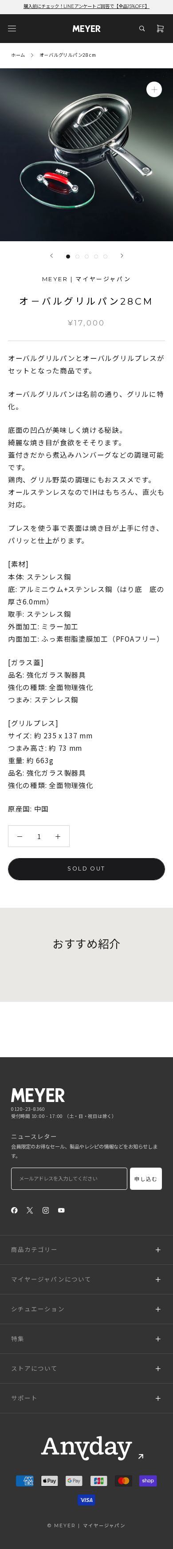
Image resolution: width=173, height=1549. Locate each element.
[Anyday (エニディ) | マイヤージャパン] (86, 1448)
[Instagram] (46, 1209)
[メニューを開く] (12, 28)
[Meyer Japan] (38, 1095)
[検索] (142, 28)
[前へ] (51, 256)
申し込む (146, 1179)
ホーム (18, 54)
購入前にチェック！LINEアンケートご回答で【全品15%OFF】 (86, 6)
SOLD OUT (86, 868)
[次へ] (122, 256)
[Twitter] (30, 1209)
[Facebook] (14, 1209)
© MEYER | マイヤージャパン (86, 1526)
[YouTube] (61, 1209)
